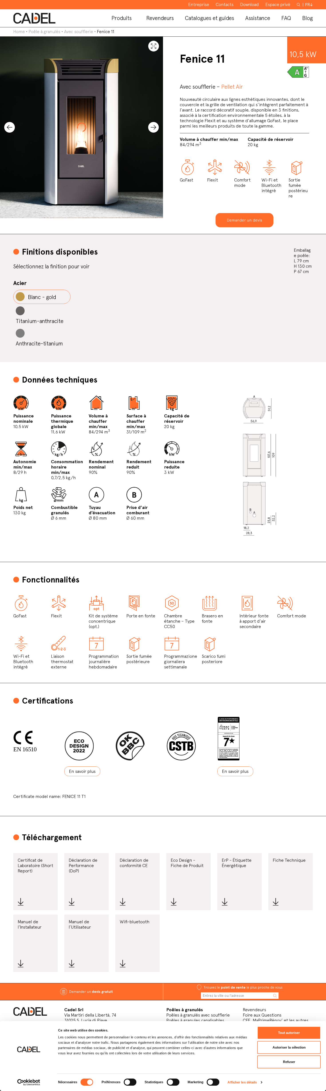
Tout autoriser (289, 1033)
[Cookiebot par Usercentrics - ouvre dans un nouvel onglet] (28, 1082)
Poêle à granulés (44, 31)
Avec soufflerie (78, 31)
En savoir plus (82, 771)
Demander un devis (244, 220)
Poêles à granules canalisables (195, 1020)
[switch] (130, 1082)
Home (19, 31)
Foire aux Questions (262, 1015)
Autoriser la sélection (289, 1047)
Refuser (289, 1062)
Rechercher (299, 4)
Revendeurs (254, 1009)
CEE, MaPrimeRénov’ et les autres (275, 1020)
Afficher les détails (242, 1082)
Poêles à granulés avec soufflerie (198, 1015)
